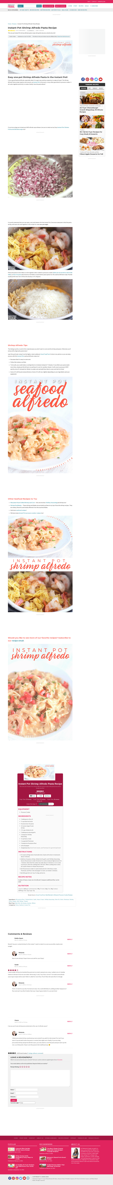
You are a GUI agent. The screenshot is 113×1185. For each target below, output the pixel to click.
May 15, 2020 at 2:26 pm (25, 954)
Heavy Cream (40, 899)
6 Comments (30, 30)
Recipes (81, 6)
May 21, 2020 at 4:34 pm (21, 966)
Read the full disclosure (63, 36)
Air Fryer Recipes (45, 10)
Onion (61, 899)
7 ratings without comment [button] (35, 1053)
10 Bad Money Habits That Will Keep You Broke (55, 1165)
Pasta (10, 901)
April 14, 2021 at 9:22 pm (21, 1022)
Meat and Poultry (84, 105)
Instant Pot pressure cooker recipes (30, 513)
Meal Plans (65, 10)
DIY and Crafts (24, 10)
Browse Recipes (34, 10)
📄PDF (40, 796)
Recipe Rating (15, 1067)
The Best (82, 130)
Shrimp (21, 901)
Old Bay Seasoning (51, 502)
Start (75, 6)
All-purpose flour (20, 899)
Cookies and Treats (85, 152)
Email (12, 1093)
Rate (48, 796)
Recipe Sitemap (63, 1138)
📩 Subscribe (94, 6)
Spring (24, 903)
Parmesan (66, 899)
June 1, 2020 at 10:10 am (25, 984)
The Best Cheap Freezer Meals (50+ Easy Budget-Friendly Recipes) (55, 1150)
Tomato (26, 901)
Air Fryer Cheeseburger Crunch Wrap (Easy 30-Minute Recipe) (91, 110)
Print (33, 796)
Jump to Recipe (40, 30)
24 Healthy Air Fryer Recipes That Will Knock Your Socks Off (24, 1166)
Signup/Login (101, 1)
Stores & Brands (51, 1138)
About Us (40, 1138)
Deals (87, 6)
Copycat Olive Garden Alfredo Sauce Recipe (22, 1149)
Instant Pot (36, 82)
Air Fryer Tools (56, 10)
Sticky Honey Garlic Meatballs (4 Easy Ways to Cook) (24, 1157)
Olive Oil (57, 899)
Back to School (60, 6)
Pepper (14, 901)
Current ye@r (15, 1103)
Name (13, 1089)
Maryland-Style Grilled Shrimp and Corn (22, 502)
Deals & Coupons (48, 6)
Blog (89, 1)
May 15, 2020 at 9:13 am (21, 940)
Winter (34, 903)
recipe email (18, 641)
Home (70, 6)
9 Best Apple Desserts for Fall (91, 154)
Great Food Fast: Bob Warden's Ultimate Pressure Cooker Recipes (54, 895)
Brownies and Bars (94, 152)
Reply (70, 939)
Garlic (34, 899)
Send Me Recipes (82, 10)
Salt (18, 901)
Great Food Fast (45, 354)
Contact (94, 1)
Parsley (71, 899)
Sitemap (73, 1138)
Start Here (23, 1138)
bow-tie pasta (17, 274)
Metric (51, 804)
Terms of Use (82, 1138)
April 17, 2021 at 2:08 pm (25, 1034)
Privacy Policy (94, 1138)
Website (13, 1096)
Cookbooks (73, 10)
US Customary (43, 804)
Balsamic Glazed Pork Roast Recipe (56, 1158)
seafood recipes (21, 510)
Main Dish (17, 903)
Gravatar (60, 1059)
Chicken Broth (29, 899)
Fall (21, 903)
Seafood (21, 905)
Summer (29, 903)
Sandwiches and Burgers (95, 105)
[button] (8, 30)
